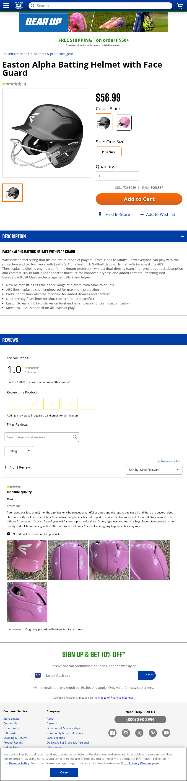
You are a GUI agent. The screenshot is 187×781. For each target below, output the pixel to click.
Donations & (63, 728)
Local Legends (56, 738)
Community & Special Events (65, 733)
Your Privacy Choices (136, 763)
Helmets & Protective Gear (53, 54)
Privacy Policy (19, 763)
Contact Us (10, 723)
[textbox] (93, 675)
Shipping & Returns (15, 738)
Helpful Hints (12, 747)
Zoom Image (18, 95)
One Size (108, 152)
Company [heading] (53, 711)
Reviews (10, 339)
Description (14, 236)
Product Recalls (13, 742)
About (51, 719)
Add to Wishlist (160, 214)
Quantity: (105, 166)
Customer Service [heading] (15, 711)
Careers (52, 723)
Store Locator (12, 719)
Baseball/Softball (16, 54)
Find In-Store (118, 214)
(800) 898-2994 (140, 719)
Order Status (11, 728)
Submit (147, 675)
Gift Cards (10, 733)
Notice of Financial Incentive (116, 698)
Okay (64, 772)
